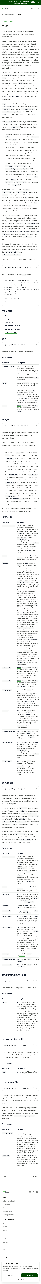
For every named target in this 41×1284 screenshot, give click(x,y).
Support (5, 1242)
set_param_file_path (12, 329)
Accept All (29, 1275)
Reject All (11, 1275)
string (19, 405)
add (6, 315)
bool (18, 690)
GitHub (5, 1227)
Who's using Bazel (9, 1201)
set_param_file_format (13, 326)
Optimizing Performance (17, 97)
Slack (4, 1249)
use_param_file (11, 332)
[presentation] (20, 267)
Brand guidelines (8, 1215)
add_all (7, 319)
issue (33, 1)
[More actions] (38, 8)
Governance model (9, 1208)
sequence (20, 556)
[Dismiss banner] (38, 2)
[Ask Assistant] (36, 267)
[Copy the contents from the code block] (33, 267)
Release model (7, 1211)
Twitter (5, 1230)
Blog (4, 1223)
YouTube (6, 1234)
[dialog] (20, 1271)
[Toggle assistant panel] (35, 8)
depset (28, 556)
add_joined (9, 322)
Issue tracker (7, 1246)
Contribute (6, 1204)
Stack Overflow (8, 1253)
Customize (20, 1279)
